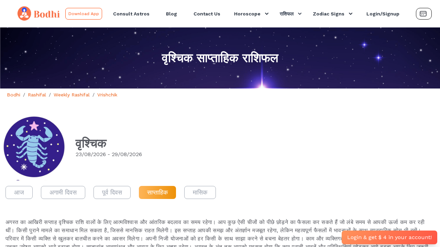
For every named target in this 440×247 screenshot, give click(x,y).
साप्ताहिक (157, 192)
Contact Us (207, 13)
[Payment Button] (424, 14)
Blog (171, 13)
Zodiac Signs (328, 13)
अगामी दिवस (63, 192)
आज (19, 192)
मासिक (200, 192)
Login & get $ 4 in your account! (389, 237)
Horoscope (247, 13)
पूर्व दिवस (112, 192)
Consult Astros (131, 13)
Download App (83, 13)
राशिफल (287, 13)
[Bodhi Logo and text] (34, 13)
